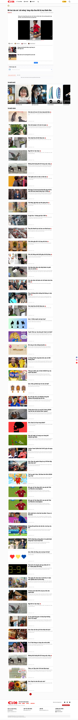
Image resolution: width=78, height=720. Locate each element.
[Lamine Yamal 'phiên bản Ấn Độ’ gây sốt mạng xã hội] (17, 453)
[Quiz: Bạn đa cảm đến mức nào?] (17, 686)
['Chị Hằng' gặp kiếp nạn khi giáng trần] (17, 207)
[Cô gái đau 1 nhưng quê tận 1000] (17, 220)
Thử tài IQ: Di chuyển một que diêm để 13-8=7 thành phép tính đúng (39, 565)
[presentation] (8, 94)
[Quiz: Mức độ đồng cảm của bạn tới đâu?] (17, 556)
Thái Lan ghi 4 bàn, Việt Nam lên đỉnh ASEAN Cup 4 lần (40, 475)
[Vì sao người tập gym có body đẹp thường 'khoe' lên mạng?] (17, 621)
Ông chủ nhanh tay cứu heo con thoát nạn (39, 228)
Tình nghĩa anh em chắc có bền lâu (37, 177)
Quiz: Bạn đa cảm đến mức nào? (36, 681)
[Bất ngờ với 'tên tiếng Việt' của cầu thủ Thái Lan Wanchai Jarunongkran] (17, 492)
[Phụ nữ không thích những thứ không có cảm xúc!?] (17, 297)
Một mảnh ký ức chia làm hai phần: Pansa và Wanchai (40, 514)
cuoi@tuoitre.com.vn (28, 710)
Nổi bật (26, 1)
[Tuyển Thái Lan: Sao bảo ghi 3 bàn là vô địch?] (17, 336)
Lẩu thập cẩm (19, 104)
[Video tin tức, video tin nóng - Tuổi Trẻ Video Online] (28, 703)
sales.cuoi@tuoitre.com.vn (12, 711)
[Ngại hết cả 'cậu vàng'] (17, 155)
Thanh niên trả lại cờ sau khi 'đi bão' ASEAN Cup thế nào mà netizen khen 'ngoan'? (39, 410)
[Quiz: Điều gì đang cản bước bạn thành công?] (54, 94)
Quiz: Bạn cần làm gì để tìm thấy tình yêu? (39, 629)
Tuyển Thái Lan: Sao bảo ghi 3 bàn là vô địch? (40, 332)
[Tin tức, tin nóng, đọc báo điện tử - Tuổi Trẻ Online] (20, 703)
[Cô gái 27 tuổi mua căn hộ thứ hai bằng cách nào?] (23, 94)
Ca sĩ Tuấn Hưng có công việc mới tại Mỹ (39, 642)
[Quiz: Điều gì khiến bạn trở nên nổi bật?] (17, 388)
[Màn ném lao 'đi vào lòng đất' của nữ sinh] (12, 57)
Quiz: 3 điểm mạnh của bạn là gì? (37, 319)
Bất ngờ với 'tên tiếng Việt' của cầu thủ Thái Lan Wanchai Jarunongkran (39, 488)
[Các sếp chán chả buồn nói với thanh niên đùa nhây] (17, 285)
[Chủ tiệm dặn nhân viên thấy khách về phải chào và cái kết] (17, 272)
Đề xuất (33, 1)
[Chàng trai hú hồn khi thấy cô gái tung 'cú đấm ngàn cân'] (12, 50)
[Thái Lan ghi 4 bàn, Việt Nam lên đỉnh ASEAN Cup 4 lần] (17, 479)
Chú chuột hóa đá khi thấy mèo (36, 138)
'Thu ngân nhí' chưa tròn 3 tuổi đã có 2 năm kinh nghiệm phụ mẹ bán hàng (39, 578)
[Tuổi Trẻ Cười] (69, 702)
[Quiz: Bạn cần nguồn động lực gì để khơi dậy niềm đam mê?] (17, 466)
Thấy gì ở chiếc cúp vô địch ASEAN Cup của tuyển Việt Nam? (39, 371)
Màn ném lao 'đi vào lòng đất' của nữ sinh (26, 54)
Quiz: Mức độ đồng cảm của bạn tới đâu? (39, 552)
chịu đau (25, 43)
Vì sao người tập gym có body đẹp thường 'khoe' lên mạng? (39, 617)
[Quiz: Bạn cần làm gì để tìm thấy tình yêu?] (17, 634)
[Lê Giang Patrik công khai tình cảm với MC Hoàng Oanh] (17, 362)
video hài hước (32, 43)
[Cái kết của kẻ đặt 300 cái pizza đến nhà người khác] (17, 595)
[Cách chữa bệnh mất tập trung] (39, 94)
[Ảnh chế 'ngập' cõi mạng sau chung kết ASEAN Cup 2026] (17, 440)
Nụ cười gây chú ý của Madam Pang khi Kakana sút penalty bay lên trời (38, 397)
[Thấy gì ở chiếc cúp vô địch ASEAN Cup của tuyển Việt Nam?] (17, 375)
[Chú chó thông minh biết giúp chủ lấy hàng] (17, 259)
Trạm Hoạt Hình (35, 104)
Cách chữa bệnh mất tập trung (37, 102)
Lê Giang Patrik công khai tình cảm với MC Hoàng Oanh (39, 358)
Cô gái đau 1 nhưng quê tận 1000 (37, 215)
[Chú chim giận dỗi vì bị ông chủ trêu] (17, 246)
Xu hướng (20, 1)
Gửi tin (65, 1)
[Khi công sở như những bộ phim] (17, 349)
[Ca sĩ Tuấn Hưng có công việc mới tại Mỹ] (17, 647)
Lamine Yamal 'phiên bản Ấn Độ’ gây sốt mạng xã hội (40, 449)
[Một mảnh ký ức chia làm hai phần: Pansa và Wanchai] (17, 517)
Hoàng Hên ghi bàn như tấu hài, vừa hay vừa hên (39, 526)
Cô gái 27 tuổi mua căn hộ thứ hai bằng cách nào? (23, 102)
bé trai (12, 43)
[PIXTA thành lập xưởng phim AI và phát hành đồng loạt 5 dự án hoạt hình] (17, 543)
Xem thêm (30, 694)
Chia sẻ (36, 62)
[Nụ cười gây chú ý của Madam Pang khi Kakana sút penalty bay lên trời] (17, 401)
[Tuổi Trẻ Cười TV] (67, 702)
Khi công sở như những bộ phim (36, 345)
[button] (38, 2)
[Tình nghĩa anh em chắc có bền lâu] (17, 181)
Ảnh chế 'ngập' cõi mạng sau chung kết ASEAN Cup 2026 (38, 436)
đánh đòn (42, 40)
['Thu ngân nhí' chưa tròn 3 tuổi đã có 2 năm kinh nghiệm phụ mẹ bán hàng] (17, 582)
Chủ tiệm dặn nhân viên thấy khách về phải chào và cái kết (39, 268)
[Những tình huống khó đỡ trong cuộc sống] (17, 168)
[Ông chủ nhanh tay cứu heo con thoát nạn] (17, 233)
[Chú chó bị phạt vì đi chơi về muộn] (17, 129)
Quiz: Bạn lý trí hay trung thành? (36, 422)
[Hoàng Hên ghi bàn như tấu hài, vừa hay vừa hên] (17, 530)
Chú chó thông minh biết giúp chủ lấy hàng (39, 254)
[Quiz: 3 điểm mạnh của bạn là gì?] (17, 323)
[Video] (39, 6)
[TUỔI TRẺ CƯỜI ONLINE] (13, 703)
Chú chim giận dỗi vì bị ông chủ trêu (37, 241)
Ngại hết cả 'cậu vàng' (34, 151)
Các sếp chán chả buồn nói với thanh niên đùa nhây (40, 281)
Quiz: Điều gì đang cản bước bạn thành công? (54, 102)
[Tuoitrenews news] (33, 703)
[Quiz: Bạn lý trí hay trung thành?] (17, 427)
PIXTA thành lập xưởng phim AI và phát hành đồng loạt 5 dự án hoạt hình (40, 539)
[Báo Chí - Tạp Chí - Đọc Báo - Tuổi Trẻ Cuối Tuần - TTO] (24, 703)
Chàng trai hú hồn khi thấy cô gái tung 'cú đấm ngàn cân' (26, 48)
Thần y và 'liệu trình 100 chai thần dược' (38, 668)
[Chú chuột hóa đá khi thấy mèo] (17, 142)
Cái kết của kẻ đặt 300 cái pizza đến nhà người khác (39, 591)
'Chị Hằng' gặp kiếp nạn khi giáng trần (38, 202)
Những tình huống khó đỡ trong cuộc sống (39, 164)
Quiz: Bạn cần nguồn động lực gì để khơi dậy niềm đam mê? (40, 462)
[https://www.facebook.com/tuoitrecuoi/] (64, 702)
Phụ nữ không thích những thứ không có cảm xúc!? (40, 294)
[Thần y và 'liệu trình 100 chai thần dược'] (17, 673)
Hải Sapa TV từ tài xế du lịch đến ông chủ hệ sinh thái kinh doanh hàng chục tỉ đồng (40, 190)
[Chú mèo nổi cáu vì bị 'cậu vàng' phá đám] (17, 116)
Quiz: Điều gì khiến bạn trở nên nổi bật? (38, 384)
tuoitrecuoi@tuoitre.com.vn (44, 710)
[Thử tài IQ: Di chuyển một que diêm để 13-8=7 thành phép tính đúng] (17, 569)
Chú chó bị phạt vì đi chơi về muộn (37, 125)
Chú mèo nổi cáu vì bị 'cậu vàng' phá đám (39, 112)
